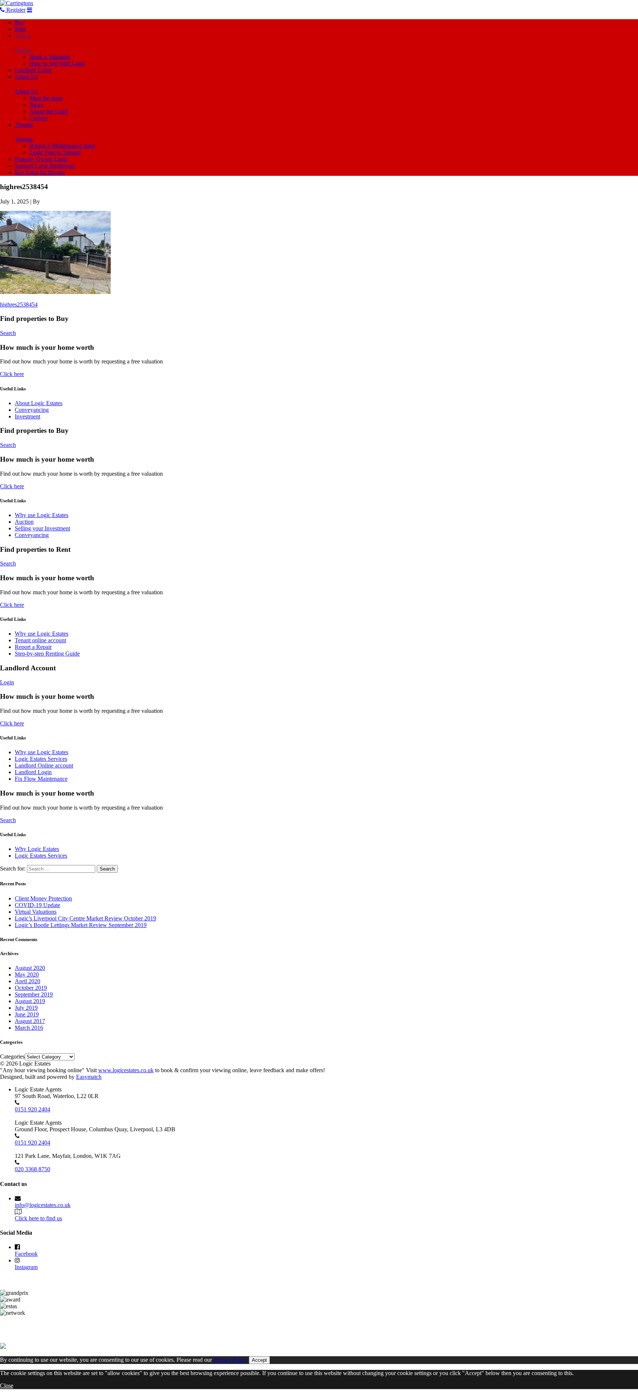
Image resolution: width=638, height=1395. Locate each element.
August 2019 (30, 1001)
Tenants (24, 125)
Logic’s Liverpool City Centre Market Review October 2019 (85, 918)
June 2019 (27, 1014)
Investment (27, 416)
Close (6, 1385)
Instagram (26, 1267)
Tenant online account (40, 640)
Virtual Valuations (35, 912)
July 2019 (26, 1008)
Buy (20, 22)
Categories (12, 1056)
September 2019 (34, 994)
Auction (24, 522)
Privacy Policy (230, 1360)
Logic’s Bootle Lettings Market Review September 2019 (81, 925)
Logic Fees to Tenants (55, 152)
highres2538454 (19, 304)
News (36, 105)
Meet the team (46, 98)
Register (15, 10)
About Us (26, 76)
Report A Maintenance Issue (62, 146)
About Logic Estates (38, 403)
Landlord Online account (44, 765)
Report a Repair (33, 647)
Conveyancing (32, 410)
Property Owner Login (41, 159)
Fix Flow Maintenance (41, 779)
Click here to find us (38, 1218)
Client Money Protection (43, 898)
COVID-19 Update (37, 905)
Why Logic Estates (37, 849)
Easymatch (89, 1077)
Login (7, 682)
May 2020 (27, 974)
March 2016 (29, 1028)
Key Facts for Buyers (40, 172)
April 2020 (27, 981)
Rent (20, 29)
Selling (23, 36)
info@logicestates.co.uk (43, 1205)
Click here (12, 374)
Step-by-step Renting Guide (47, 653)
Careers (38, 118)
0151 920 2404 (32, 1109)
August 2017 (30, 1021)
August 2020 (30, 968)
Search (8, 333)
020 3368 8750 (32, 1169)
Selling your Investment (42, 528)
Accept (259, 1360)
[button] (55, 252)
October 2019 (31, 988)
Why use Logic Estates (41, 515)
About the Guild (49, 111)
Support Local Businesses (45, 166)
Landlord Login (33, 70)
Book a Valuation (50, 57)
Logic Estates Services (41, 759)
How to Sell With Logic (57, 63)
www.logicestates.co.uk (126, 1070)
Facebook (26, 1254)
